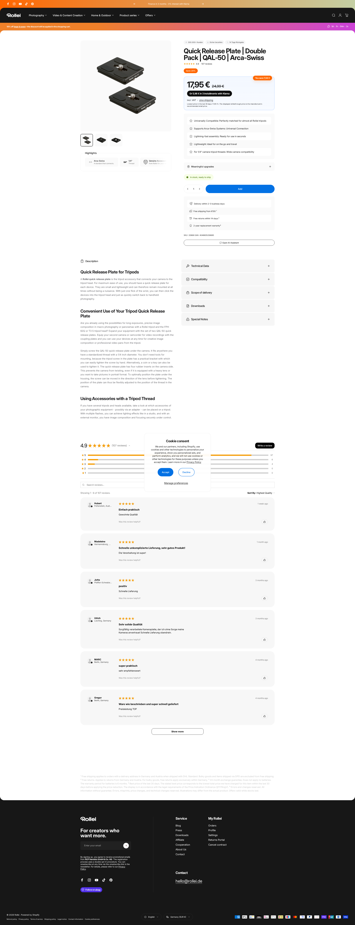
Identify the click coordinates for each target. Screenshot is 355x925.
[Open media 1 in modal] (125, 85)
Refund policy (12, 919)
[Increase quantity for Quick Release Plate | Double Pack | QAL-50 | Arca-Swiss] (200, 189)
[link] (189, 881)
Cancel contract (217, 844)
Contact (180, 854)
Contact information (75, 919)
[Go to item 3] (116, 140)
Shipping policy (50, 919)
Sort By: (251, 493)
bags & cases (20, 26)
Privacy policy (24, 919)
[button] (129, 445)
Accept (165, 472)
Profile (212, 830)
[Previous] (134, 4)
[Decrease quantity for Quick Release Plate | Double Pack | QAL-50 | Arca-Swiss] (187, 189)
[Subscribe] (126, 845)
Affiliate (180, 840)
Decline (186, 472)
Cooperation (183, 844)
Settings (213, 835)
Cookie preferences (92, 919)
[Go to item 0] (86, 140)
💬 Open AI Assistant (229, 243)
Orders (212, 825)
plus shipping (206, 100)
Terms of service (36, 919)
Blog (178, 825)
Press (179, 830)
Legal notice (62, 919)
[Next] (203, 4)
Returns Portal (216, 840)
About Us (181, 849)
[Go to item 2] (101, 140)
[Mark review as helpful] (264, 522)
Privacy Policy (194, 462)
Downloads (182, 835)
